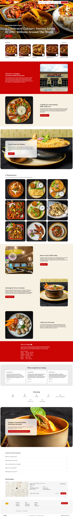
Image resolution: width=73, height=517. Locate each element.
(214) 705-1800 (45, 488)
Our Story (41, 2)
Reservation (27, 504)
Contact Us (36, 505)
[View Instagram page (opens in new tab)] (5, 515)
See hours (57, 493)
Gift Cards (18, 505)
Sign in (58, 2)
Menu (45, 2)
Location (17, 504)
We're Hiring (27, 505)
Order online (63, 493)
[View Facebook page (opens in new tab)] (4, 515)
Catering (49, 2)
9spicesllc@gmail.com (47, 489)
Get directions (63, 483)
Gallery (35, 504)
